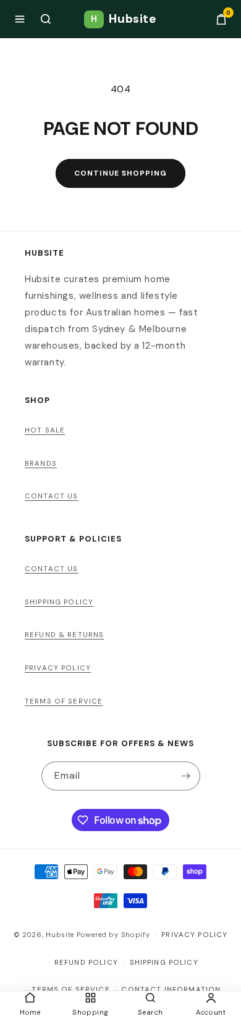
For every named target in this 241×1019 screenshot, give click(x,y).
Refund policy (86, 962)
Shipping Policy (59, 602)
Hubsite (123, 18)
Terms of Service (64, 701)
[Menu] (19, 19)
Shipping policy (164, 962)
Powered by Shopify (113, 935)
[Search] (45, 19)
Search (150, 1012)
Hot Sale (45, 430)
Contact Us (51, 496)
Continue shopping (120, 173)
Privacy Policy (58, 668)
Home (30, 1012)
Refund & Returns (64, 634)
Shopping (90, 1012)
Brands (41, 463)
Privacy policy (194, 935)
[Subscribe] (186, 775)
